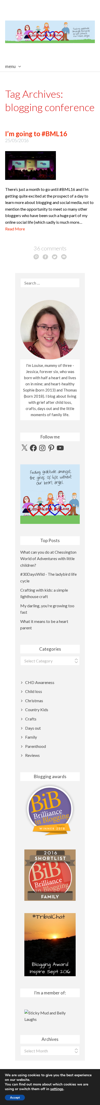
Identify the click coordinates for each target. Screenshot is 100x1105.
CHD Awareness (39, 682)
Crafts (30, 718)
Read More (15, 228)
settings (56, 1089)
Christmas (34, 700)
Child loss (33, 691)
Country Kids (36, 709)
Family (31, 737)
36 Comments (50, 248)
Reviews (32, 755)
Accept (15, 1098)
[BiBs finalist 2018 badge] (50, 809)
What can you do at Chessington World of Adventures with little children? (48, 559)
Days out (33, 728)
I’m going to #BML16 (36, 134)
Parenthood (35, 746)
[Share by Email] (64, 256)
